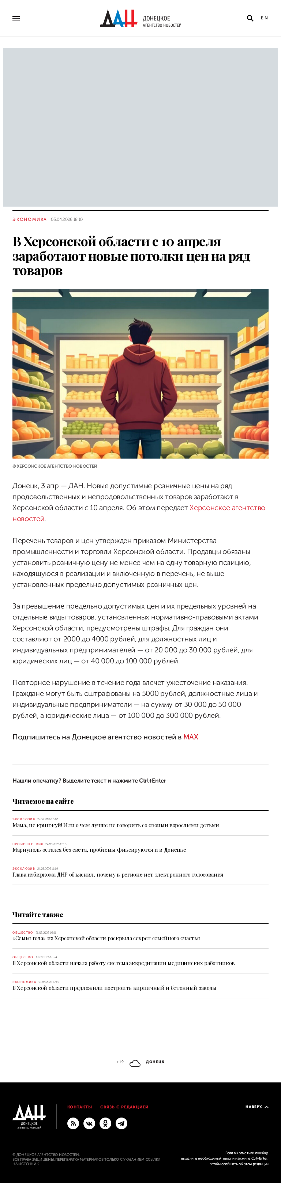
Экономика (29, 219)
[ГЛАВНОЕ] (121, 1123)
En (265, 17)
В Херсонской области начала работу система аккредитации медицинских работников (123, 963)
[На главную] (140, 18)
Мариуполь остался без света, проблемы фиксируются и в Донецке (99, 849)
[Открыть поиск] (250, 18)
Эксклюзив (23, 819)
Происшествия (27, 844)
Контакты (80, 1107)
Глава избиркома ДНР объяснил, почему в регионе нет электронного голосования (118, 874)
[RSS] (73, 1123)
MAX (190, 737)
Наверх (254, 1107)
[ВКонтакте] (89, 1123)
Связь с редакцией (124, 1107)
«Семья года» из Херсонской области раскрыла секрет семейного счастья (106, 938)
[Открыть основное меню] (16, 18)
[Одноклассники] (105, 1123)
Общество (23, 932)
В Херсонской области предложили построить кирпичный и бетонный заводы (114, 987)
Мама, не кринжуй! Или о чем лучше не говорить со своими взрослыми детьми (115, 825)
